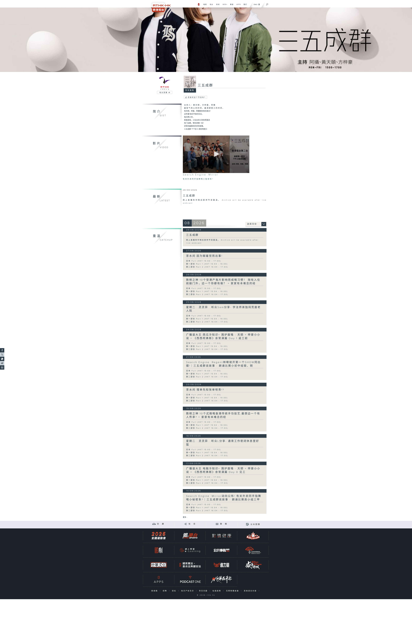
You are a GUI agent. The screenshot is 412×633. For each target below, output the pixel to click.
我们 (244, 6)
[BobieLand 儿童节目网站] (253, 535)
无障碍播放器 (233, 591)
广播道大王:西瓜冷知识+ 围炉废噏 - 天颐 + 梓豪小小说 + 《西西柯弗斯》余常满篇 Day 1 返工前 (223, 336)
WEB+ (224, 6)
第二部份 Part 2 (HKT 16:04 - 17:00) (207, 267)
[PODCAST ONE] (190, 579)
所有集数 (189, 90)
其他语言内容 (251, 591)
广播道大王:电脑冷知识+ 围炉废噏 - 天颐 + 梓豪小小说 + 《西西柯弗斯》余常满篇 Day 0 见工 (223, 470)
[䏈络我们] (217, 524)
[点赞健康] (221, 535)
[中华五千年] (221, 579)
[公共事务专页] (221, 550)
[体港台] (190, 535)
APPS (238, 6)
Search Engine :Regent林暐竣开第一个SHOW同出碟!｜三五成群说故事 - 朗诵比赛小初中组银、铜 (223, 364)
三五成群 (192, 235)
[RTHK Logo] (160, 6)
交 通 (160, 524)
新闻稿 (155, 591)
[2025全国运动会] (158, 535)
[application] (216, 154)
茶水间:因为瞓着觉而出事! (204, 255)
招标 (174, 591)
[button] (216, 154)
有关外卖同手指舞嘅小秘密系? (198, 179)
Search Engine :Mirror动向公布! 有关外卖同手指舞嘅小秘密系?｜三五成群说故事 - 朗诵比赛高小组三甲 (223, 498)
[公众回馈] (247, 524)
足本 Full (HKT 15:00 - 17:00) (203, 261)
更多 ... (185, 517)
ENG (255, 4)
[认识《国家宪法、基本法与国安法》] (190, 564)
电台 (210, 6)
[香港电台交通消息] (154, 524)
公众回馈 (255, 524)
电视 (204, 6)
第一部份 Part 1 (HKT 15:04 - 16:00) (207, 264)
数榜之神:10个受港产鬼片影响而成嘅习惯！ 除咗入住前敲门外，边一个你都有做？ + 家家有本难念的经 (223, 281)
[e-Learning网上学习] (190, 550)
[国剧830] (158, 550)
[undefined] (199, 4)
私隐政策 (217, 591)
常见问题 (204, 591)
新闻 (217, 6)
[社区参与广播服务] (253, 550)
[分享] (185, 524)
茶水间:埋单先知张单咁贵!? (205, 389)
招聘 (165, 591)
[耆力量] (221, 564)
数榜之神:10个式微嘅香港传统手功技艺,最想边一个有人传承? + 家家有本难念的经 (223, 415)
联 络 (223, 524)
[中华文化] (158, 564)
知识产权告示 (188, 591)
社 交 (192, 524)
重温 (230, 6)
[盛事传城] (253, 564)
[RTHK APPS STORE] (158, 579)
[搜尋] (267, 4)
